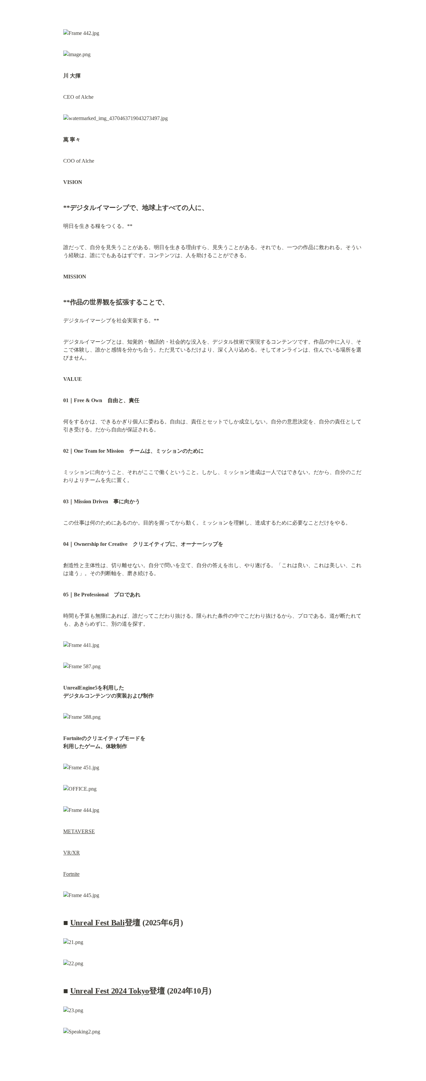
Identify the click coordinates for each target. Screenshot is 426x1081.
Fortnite (71, 874)
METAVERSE (79, 831)
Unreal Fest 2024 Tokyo (109, 991)
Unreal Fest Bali (97, 922)
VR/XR (71, 852)
